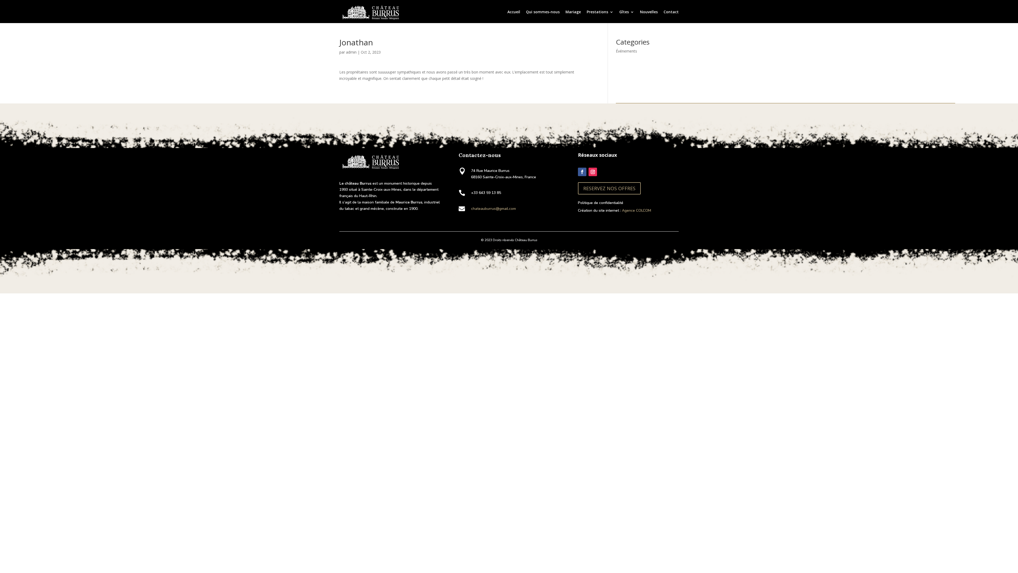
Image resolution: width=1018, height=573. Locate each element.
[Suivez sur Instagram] (593, 172)
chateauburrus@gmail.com (493, 208)
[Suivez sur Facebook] (582, 172)
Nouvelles (649, 11)
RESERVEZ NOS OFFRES (609, 188)
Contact (671, 11)
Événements (626, 51)
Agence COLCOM (636, 210)
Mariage (573, 11)
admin (351, 52)
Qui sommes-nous (543, 11)
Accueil (513, 11)
